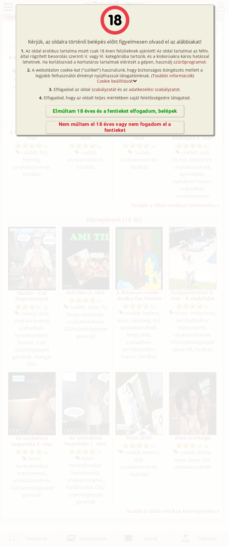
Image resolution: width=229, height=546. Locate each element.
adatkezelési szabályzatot (154, 89)
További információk (172, 75)
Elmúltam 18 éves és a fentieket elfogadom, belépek (115, 111)
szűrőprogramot (190, 62)
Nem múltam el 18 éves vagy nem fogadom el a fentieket (115, 127)
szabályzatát (104, 89)
